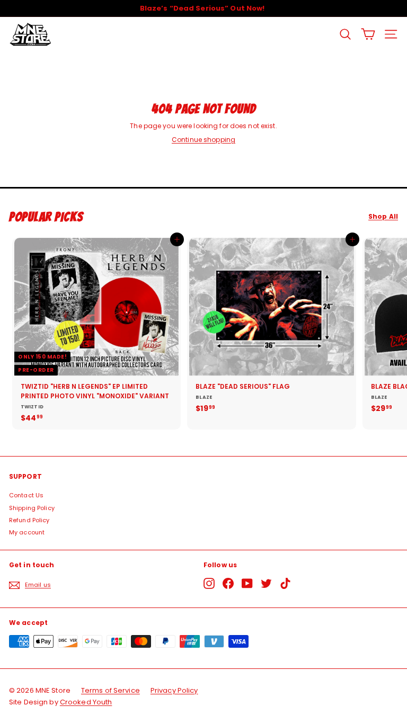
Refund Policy (29, 520)
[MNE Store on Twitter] (266, 583)
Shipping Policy (32, 508)
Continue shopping (203, 139)
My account (27, 532)
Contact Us (26, 495)
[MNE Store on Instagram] (209, 583)
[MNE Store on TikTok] (285, 583)
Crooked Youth (86, 702)
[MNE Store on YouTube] (247, 583)
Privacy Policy (174, 690)
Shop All (383, 216)
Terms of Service (110, 690)
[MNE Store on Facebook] (228, 583)
